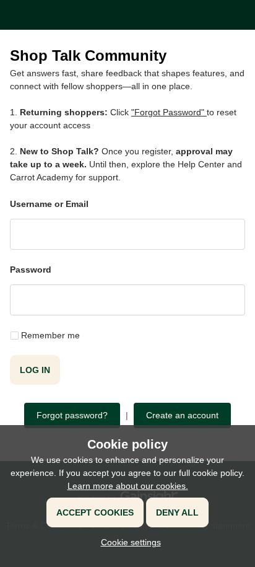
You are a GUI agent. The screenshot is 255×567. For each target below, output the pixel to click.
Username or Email (49, 204)
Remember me (50, 335)
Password (30, 270)
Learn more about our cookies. (127, 486)
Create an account (182, 415)
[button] (128, 542)
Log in (35, 370)
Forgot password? (72, 415)
